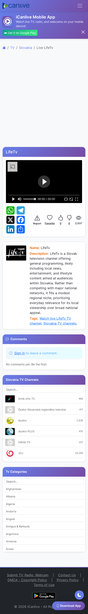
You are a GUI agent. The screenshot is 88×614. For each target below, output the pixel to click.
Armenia (11, 541)
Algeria (10, 504)
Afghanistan (13, 489)
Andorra (11, 511)
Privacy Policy (68, 580)
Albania (10, 496)
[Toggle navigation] (80, 6)
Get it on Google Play (21, 32)
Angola (10, 519)
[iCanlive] (4, 48)
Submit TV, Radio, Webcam (28, 575)
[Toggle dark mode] (79, 595)
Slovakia (25, 48)
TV (12, 48)
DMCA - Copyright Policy (27, 580)
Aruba (10, 549)
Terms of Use (44, 585)
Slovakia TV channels (59, 323)
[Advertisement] (44, 100)
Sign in (19, 353)
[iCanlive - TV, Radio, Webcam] (15, 6)
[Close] (83, 32)
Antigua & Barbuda (17, 526)
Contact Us (67, 575)
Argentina (12, 534)
